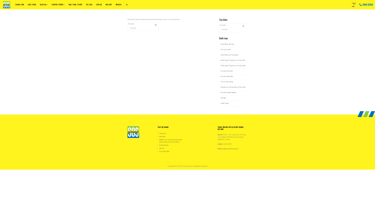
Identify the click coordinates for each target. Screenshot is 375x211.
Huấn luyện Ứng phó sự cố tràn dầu (233, 60)
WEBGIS (119, 4)
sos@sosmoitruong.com (230, 149)
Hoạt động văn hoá (227, 44)
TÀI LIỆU (89, 4)
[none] (353, 4)
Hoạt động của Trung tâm (229, 55)
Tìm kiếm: (131, 24)
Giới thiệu (32, 4)
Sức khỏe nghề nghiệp (228, 92)
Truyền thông (57, 4)
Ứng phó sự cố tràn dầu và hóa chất (233, 87)
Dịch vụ (43, 4)
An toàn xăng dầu (227, 76)
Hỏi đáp (109, 4)
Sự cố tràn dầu (164, 151)
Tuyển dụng (225, 103)
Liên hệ (99, 4)
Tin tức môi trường (227, 82)
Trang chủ (19, 4)
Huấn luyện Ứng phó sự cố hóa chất (233, 66)
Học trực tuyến (75, 4)
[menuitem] (353, 4)
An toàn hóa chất (227, 71)
